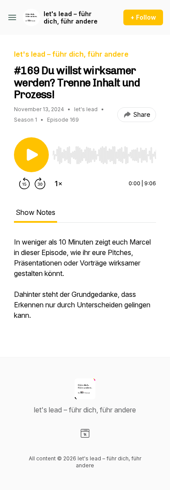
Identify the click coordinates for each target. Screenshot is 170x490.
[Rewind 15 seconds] (24, 183)
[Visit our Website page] (85, 433)
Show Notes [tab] (35, 212)
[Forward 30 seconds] (40, 183)
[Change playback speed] (58, 183)
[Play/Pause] (31, 154)
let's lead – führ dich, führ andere (71, 17)
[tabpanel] (85, 283)
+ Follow (143, 17)
